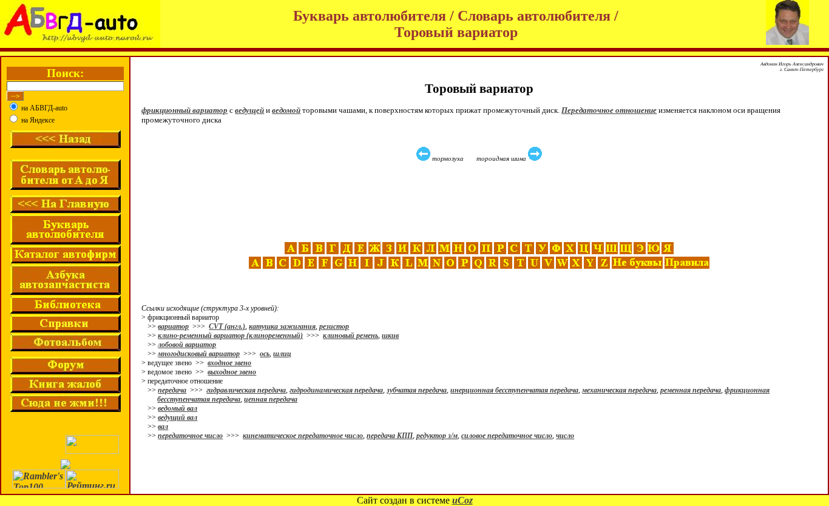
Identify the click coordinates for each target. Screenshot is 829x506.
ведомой (286, 110)
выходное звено (232, 372)
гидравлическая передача (246, 390)
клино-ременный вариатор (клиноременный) (230, 335)
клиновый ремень (350, 335)
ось (264, 353)
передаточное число (190, 435)
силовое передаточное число (506, 435)
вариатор (173, 326)
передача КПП (390, 435)
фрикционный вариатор (184, 110)
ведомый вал (177, 408)
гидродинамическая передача (336, 390)
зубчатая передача (417, 390)
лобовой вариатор (187, 344)
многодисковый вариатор (199, 353)
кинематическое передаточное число (303, 435)
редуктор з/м (437, 435)
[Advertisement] (481, 202)
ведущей (249, 110)
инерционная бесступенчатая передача (514, 390)
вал (163, 426)
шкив (390, 335)
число (565, 435)
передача (172, 390)
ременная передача (690, 390)
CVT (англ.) (227, 326)
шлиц (282, 353)
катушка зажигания (282, 326)
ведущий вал (177, 417)
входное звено (229, 363)
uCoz (462, 500)
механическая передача (619, 390)
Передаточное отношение (609, 110)
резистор (334, 326)
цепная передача (270, 399)
